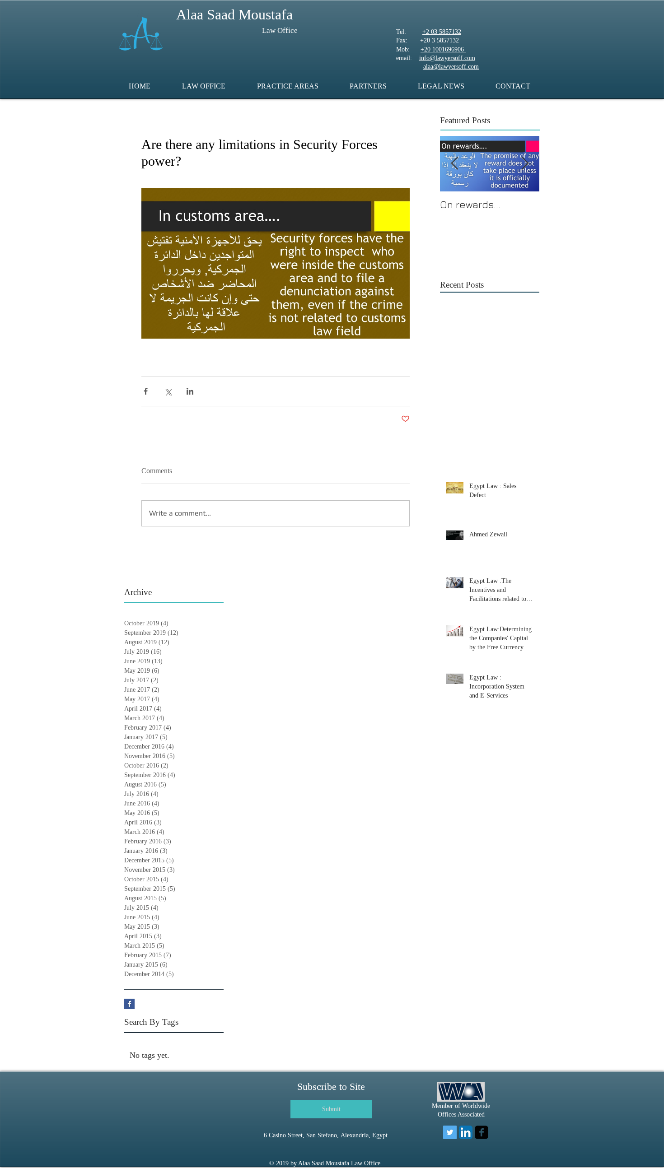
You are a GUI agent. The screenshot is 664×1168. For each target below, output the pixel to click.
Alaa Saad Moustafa (234, 14)
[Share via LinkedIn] (190, 391)
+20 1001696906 (443, 49)
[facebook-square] (481, 1132)
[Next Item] (525, 164)
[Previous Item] (454, 164)
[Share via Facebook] (145, 391)
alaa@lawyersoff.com (451, 66)
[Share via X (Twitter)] (168, 391)
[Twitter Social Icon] (450, 1132)
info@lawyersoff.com (447, 58)
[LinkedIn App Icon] (465, 1132)
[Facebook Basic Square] (129, 1004)
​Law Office (280, 30)
